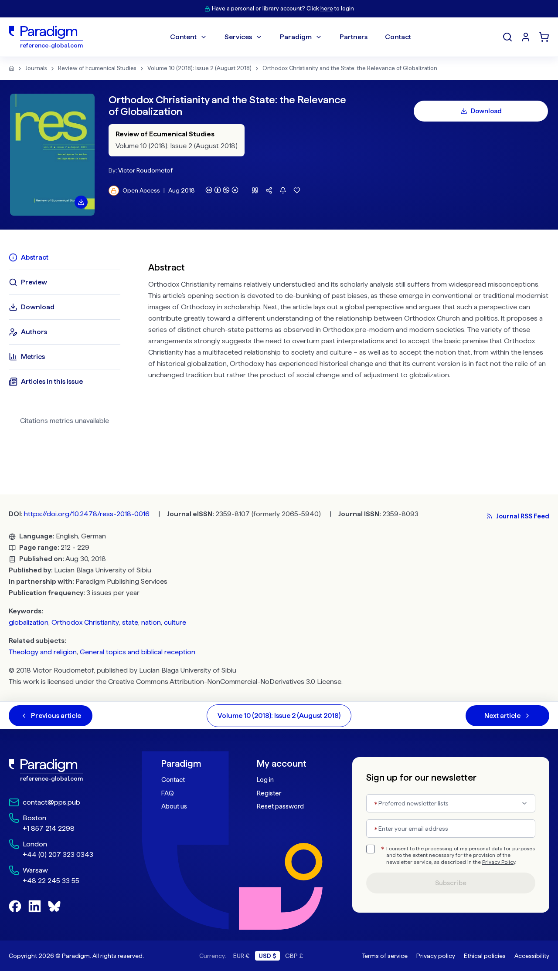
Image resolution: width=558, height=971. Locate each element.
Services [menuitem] (238, 37)
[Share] (269, 190)
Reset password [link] (280, 806)
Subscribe (450, 883)
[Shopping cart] (544, 37)
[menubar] (290, 37)
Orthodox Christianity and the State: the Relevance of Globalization (349, 68)
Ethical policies (485, 955)
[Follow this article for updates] (283, 190)
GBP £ (294, 955)
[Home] (11, 68)
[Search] (507, 37)
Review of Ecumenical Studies (97, 68)
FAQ (167, 793)
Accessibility (531, 955)
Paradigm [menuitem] (296, 37)
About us (174, 806)
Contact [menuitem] (398, 37)
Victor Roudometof (145, 170)
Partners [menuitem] (353, 37)
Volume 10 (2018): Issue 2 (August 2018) (199, 68)
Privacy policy (435, 955)
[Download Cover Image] (81, 202)
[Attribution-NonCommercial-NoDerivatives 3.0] (222, 190)
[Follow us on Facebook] (15, 906)
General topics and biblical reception (137, 652)
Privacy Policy (498, 862)
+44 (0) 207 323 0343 (58, 854)
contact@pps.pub (51, 802)
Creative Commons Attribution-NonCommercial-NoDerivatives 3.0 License (224, 681)
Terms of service (385, 955)
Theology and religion (43, 652)
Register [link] (269, 793)
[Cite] (255, 190)
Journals (36, 68)
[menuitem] (526, 37)
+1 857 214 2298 (49, 828)
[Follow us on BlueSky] (54, 906)
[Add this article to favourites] (297, 190)
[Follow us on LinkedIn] (34, 906)
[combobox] (450, 803)
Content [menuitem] (183, 37)
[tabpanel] (348, 342)
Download (486, 111)
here (326, 8)
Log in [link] (265, 780)
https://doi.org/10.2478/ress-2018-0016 (87, 514)
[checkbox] (370, 849)
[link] (66, 770)
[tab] (64, 257)
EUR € (241, 955)
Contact (173, 780)
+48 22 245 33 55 (51, 880)
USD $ (267, 955)
